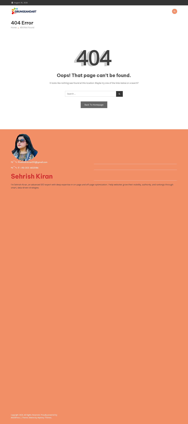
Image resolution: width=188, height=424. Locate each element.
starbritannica (17, 393)
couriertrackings (19, 317)
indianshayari (17, 397)
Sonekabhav (17, 268)
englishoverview (18, 242)
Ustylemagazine (18, 193)
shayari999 (16, 283)
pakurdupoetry (18, 372)
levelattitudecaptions (21, 332)
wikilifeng (15, 314)
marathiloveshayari (20, 354)
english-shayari (18, 262)
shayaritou (16, 375)
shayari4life (16, 357)
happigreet (16, 335)
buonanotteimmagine (21, 384)
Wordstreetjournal (20, 206)
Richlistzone (16, 347)
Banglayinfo (17, 265)
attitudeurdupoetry (20, 360)
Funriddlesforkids (19, 200)
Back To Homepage (94, 104)
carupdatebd (17, 326)
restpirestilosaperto (20, 295)
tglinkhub (15, 274)
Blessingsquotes (19, 203)
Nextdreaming (18, 218)
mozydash (16, 286)
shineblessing (17, 351)
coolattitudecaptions (21, 301)
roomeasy (15, 224)
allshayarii (16, 323)
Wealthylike (16, 209)
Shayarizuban (17, 311)
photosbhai (16, 366)
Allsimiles (15, 215)
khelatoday (16, 280)
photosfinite (17, 271)
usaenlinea (16, 190)
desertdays (16, 227)
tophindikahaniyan (20, 369)
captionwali (16, 378)
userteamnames (18, 246)
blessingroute (17, 400)
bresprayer (16, 403)
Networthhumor (19, 344)
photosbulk (16, 363)
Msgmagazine (17, 221)
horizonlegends (18, 390)
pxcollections (17, 381)
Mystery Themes (44, 417)
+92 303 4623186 (29, 168)
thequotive (16, 233)
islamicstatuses (18, 320)
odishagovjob (17, 236)
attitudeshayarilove (20, 387)
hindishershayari (19, 298)
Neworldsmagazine (20, 196)
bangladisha (17, 292)
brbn (13, 277)
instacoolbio (17, 230)
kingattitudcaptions (20, 329)
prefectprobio (17, 341)
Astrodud (15, 255)
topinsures (16, 308)
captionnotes (17, 338)
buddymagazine (18, 252)
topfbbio (15, 249)
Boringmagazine (19, 212)
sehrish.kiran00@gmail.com (33, 162)
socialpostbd (17, 305)
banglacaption (18, 289)
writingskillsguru (19, 239)
